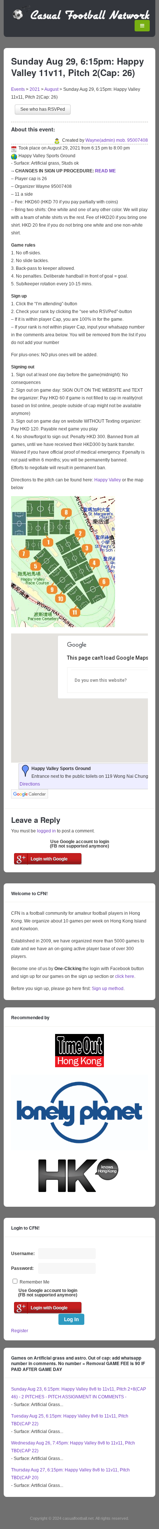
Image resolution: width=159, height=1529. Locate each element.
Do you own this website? (101, 680)
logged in (46, 831)
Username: (23, 1253)
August (51, 89)
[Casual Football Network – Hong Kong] (81, 18)
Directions (30, 784)
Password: (22, 1268)
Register (19, 1331)
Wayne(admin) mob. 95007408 (116, 140)
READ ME (105, 170)
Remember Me (35, 1282)
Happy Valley (107, 479)
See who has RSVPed (42, 109)
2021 (35, 89)
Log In (71, 1319)
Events (18, 89)
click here (124, 976)
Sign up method (107, 988)
